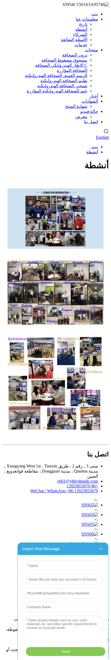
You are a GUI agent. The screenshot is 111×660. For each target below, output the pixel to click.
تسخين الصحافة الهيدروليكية (62, 85)
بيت (94, 14)
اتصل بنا (91, 121)
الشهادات (90, 101)
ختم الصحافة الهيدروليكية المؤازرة (57, 91)
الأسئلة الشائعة (74, 39)
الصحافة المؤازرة (72, 70)
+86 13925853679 (82, 486)
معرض (81, 116)
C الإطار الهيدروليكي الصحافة (61, 65)
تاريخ (83, 24)
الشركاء (80, 34)
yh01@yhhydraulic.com (77, 481)
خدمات (81, 44)
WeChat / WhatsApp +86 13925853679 (64, 491)
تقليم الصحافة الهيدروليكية (63, 80)
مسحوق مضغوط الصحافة (64, 60)
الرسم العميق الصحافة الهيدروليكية (56, 75)
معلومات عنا (87, 19)
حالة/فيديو (89, 111)
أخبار (93, 96)
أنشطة (81, 29)
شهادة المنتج (76, 106)
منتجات (91, 50)
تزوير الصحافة (74, 55)
